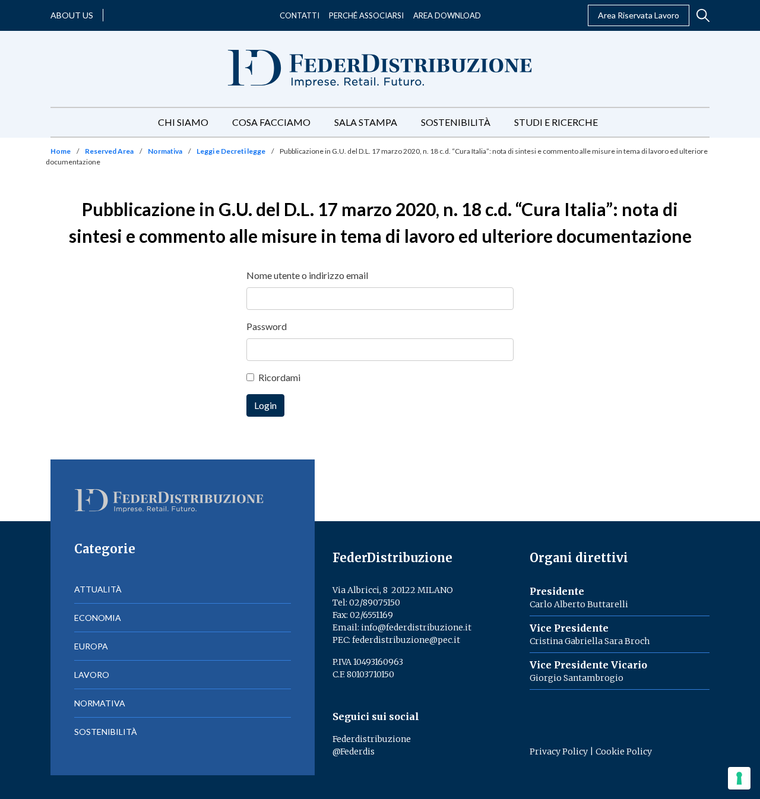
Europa (91, 646)
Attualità (98, 589)
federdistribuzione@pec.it (406, 640)
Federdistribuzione (371, 739)
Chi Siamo (183, 122)
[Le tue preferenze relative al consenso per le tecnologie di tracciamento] (739, 778)
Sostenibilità (455, 122)
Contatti (299, 15)
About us (71, 15)
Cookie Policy (624, 751)
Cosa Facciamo (271, 122)
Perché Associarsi (366, 15)
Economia (97, 618)
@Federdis (353, 751)
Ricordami (279, 377)
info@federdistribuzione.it (416, 627)
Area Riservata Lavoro (638, 15)
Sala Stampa (365, 122)
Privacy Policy (559, 751)
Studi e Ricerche (556, 122)
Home (60, 151)
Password (266, 326)
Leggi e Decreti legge (231, 151)
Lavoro (91, 675)
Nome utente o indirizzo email (307, 275)
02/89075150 (374, 602)
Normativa (165, 151)
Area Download (447, 15)
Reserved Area (109, 151)
